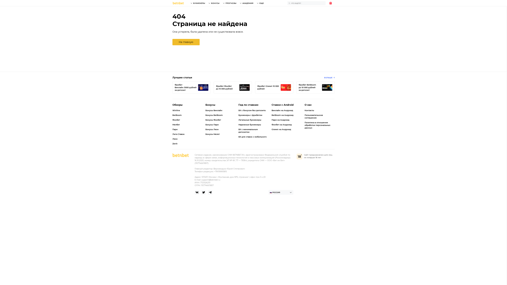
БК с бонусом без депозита (252, 110)
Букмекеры (199, 3)
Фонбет (176, 120)
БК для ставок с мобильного (252, 137)
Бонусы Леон (212, 129)
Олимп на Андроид (281, 129)
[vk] (197, 192)
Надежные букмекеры (249, 125)
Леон (175, 139)
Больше (328, 78)
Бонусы (215, 3)
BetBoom (177, 115)
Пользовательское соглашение (314, 116)
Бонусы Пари (212, 125)
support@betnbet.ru (210, 180)
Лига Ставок (178, 134)
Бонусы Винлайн (213, 110)
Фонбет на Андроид (282, 125)
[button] (186, 42)
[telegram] (210, 192)
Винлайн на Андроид (282, 110)
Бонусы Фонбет (213, 120)
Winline (176, 110)
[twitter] (203, 192)
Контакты (309, 110)
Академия (247, 3)
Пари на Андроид (280, 120)
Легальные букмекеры (249, 120)
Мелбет (176, 125)
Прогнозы (231, 3)
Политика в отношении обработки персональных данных (317, 125)
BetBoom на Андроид (283, 115)
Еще (261, 3)
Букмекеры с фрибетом (250, 115)
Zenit (174, 143)
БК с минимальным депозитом (248, 130)
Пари (175, 129)
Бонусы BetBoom (214, 115)
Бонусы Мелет (212, 134)
